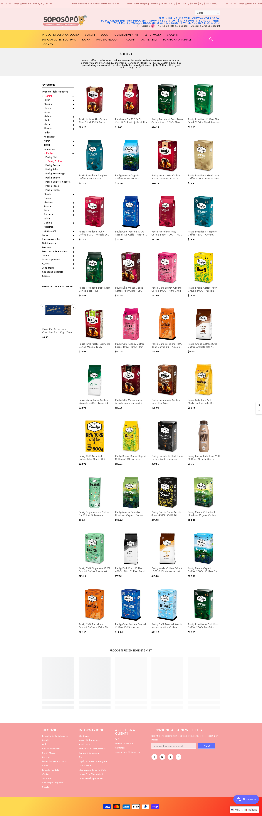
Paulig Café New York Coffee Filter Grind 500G (92, 458)
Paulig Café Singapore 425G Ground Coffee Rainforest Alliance (94, 570)
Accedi (195, 26)
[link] (58, 702)
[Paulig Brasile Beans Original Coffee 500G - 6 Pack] (131, 436)
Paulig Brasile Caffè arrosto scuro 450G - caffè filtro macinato (166, 514)
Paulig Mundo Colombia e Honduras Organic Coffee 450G (202, 514)
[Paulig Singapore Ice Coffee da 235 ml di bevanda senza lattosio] (95, 492)
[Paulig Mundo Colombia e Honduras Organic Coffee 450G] (204, 492)
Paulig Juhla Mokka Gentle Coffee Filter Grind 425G (129, 289)
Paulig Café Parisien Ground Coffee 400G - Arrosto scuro (130, 626)
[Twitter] (178, 757)
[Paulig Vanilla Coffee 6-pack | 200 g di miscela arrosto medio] (167, 549)
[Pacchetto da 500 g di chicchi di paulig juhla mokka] (131, 100)
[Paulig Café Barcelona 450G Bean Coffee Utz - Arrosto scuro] (167, 324)
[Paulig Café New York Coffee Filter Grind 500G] (95, 436)
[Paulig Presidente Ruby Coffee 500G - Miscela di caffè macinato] (95, 212)
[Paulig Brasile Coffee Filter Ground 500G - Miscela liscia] (204, 268)
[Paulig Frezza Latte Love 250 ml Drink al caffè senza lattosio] (204, 436)
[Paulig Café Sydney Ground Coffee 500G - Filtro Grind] (167, 268)
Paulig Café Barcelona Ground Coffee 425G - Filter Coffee (94, 626)
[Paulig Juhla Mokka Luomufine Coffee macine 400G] (95, 324)
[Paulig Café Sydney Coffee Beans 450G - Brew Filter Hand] (131, 324)
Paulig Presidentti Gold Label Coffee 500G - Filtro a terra (203, 177)
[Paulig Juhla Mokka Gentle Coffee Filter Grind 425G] (131, 268)
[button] (58, 96)
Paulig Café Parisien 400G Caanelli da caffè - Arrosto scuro (130, 233)
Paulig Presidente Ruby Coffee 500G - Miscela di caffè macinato (93, 233)
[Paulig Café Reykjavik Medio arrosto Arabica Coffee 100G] (167, 605)
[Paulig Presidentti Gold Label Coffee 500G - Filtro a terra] (204, 156)
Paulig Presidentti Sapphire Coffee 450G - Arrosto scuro (202, 233)
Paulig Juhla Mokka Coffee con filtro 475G (165, 402)
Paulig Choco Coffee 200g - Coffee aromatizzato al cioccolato (203, 345)
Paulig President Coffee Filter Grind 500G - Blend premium (204, 121)
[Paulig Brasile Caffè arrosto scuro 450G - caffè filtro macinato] (167, 492)
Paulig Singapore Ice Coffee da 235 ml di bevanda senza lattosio (94, 514)
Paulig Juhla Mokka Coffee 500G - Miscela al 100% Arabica (165, 177)
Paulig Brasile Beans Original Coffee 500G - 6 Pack (130, 458)
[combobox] (205, 12)
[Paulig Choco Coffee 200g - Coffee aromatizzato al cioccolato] (204, 324)
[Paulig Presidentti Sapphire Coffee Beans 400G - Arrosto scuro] (95, 156)
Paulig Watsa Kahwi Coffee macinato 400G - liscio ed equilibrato (93, 402)
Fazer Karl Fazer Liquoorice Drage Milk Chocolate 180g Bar (57, 331)
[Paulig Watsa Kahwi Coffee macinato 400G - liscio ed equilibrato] (95, 380)
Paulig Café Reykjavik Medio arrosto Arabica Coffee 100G (166, 626)
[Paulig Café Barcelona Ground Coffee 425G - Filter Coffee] (95, 605)
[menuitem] (58, 92)
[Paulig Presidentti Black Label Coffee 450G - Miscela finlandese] (167, 436)
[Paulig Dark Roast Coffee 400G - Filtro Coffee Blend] (131, 549)
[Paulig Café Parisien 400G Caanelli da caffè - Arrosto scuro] (131, 212)
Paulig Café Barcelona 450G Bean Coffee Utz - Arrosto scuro (167, 345)
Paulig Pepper (53, 165)
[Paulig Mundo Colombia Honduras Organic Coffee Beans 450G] (131, 492)
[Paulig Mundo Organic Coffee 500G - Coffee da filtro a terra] (204, 549)
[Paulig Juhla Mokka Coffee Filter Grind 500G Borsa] (95, 100)
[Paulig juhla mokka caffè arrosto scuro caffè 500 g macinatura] (131, 380)
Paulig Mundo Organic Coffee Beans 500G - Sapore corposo (127, 177)
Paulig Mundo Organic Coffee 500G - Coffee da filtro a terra (202, 570)
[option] (58, 317)
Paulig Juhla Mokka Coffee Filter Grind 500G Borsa (93, 121)
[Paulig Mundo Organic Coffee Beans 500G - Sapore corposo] (131, 156)
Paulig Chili (51, 157)
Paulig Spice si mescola (58, 181)
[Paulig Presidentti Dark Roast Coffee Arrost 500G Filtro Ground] (167, 100)
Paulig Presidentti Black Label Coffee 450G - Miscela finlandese (167, 458)
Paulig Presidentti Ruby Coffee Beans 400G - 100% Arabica (167, 233)
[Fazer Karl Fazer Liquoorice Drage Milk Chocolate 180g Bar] (58, 310)
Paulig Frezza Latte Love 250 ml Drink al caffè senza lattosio (204, 458)
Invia (206, 746)
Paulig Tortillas (52, 190)
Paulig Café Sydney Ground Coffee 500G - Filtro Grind (166, 289)
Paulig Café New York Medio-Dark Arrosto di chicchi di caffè (200, 402)
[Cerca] (207, 12)
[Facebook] (154, 757)
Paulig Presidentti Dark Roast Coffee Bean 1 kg (94, 289)
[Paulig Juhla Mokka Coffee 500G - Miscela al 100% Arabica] (167, 156)
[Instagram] (162, 757)
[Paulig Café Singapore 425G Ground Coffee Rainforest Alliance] (95, 549)
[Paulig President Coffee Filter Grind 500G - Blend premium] (204, 100)
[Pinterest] (170, 757)
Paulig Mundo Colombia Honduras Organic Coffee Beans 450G (129, 514)
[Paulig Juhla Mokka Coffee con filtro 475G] (167, 380)
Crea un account (211, 26)
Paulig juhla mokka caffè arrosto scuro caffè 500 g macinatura (130, 402)
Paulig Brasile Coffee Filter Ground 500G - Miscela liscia (202, 289)
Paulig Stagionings (55, 173)
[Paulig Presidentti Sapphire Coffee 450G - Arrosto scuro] (204, 212)
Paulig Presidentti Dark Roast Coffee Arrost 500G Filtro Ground (167, 121)
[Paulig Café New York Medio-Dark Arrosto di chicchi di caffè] (204, 380)
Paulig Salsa (51, 169)
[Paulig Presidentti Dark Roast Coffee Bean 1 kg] (95, 268)
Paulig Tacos (52, 186)
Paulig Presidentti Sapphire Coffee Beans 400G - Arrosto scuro (93, 177)
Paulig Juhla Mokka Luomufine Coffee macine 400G (94, 345)
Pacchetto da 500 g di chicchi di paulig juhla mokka (131, 121)
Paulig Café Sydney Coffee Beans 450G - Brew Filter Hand (129, 345)
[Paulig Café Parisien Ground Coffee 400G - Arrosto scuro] (131, 605)
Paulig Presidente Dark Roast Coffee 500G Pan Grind (203, 626)
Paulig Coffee (55, 161)
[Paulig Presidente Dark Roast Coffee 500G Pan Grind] (204, 605)
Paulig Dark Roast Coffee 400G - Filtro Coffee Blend (129, 570)
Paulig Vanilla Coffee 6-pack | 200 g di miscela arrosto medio (166, 570)
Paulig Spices (52, 177)
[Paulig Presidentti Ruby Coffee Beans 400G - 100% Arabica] (167, 212)
